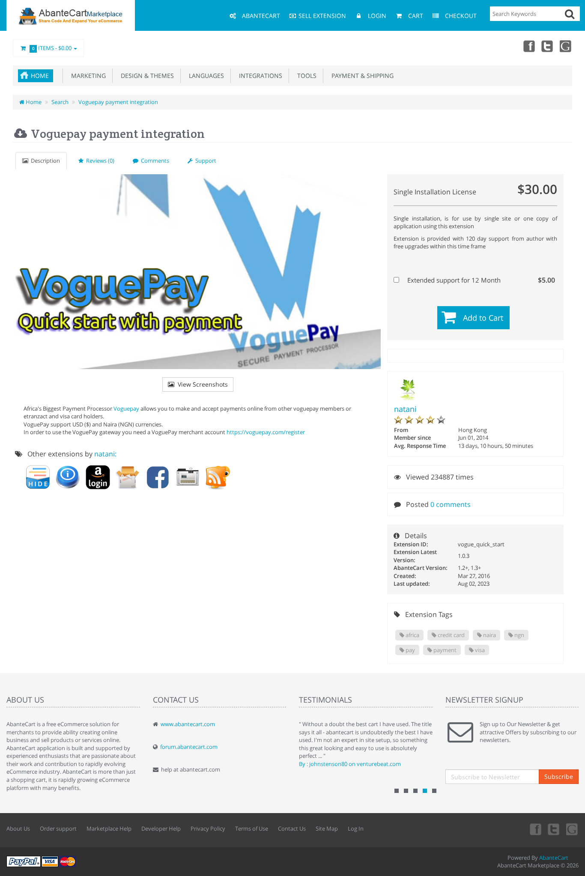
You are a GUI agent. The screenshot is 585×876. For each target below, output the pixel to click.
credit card (450, 635)
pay (409, 650)
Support (204, 160)
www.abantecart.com (188, 724)
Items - (52, 48)
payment (444, 650)
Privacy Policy (208, 828)
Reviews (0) (99, 160)
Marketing (87, 76)
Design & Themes (145, 76)
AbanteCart (553, 857)
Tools (305, 76)
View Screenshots (201, 384)
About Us (18, 828)
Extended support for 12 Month (480, 280)
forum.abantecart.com (189, 747)
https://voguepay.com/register (266, 432)
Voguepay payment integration (118, 102)
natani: (105, 454)
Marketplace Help (109, 828)
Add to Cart (483, 318)
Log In (356, 828)
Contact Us (292, 828)
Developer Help (161, 828)
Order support (58, 828)
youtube (566, 45)
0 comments (450, 504)
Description (44, 160)
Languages (204, 76)
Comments (153, 160)
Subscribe (558, 776)
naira (489, 635)
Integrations (259, 76)
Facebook (528, 45)
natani (405, 409)
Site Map (327, 828)
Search (60, 102)
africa (411, 635)
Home (40, 76)
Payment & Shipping (361, 76)
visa (479, 650)
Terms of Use (251, 828)
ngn (518, 635)
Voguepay (126, 408)
